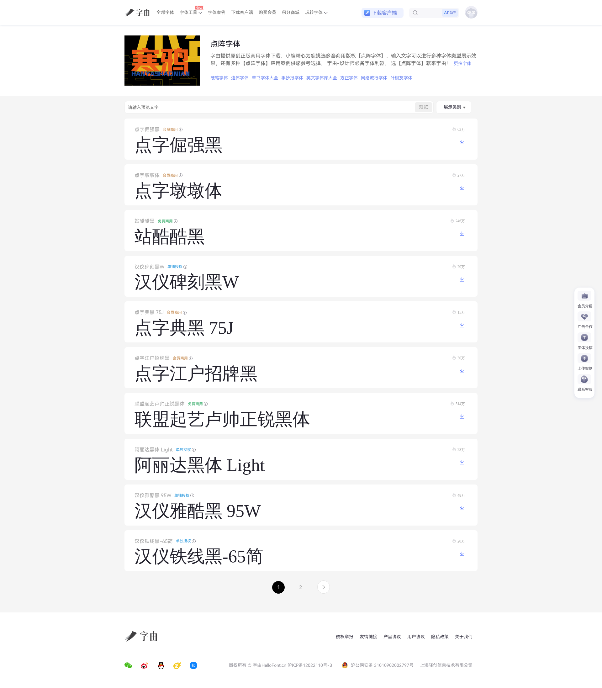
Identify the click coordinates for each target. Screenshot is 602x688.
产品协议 (392, 636)
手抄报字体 (292, 78)
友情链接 (368, 636)
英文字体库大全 (321, 78)
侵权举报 (344, 636)
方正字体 (349, 78)
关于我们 (464, 636)
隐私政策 (440, 636)
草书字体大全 (265, 78)
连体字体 (240, 78)
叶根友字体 (401, 78)
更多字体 (462, 63)
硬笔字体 (219, 78)
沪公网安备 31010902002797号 (382, 665)
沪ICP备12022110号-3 (310, 665)
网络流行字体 (374, 78)
